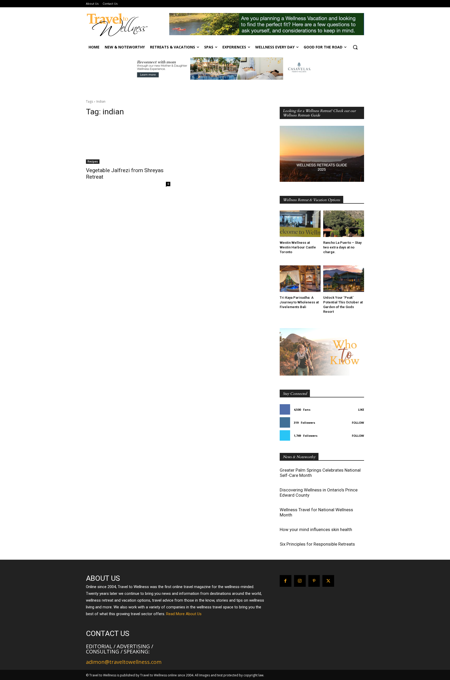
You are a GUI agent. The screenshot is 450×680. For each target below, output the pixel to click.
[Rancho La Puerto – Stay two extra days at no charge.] (343, 223)
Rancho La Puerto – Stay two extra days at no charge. (342, 247)
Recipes (93, 161)
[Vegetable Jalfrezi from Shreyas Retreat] (128, 143)
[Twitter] (328, 581)
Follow (358, 423)
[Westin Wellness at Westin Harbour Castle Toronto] (300, 223)
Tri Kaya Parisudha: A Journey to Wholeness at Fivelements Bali (299, 302)
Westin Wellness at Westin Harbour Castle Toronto (298, 247)
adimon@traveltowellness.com (123, 661)
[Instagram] (300, 581)
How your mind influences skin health (316, 529)
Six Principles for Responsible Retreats (317, 544)
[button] (355, 47)
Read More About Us (184, 614)
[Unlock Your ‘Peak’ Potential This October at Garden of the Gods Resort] (343, 278)
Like (361, 409)
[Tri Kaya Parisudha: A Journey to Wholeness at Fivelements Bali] (300, 278)
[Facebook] (285, 581)
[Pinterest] (314, 581)
